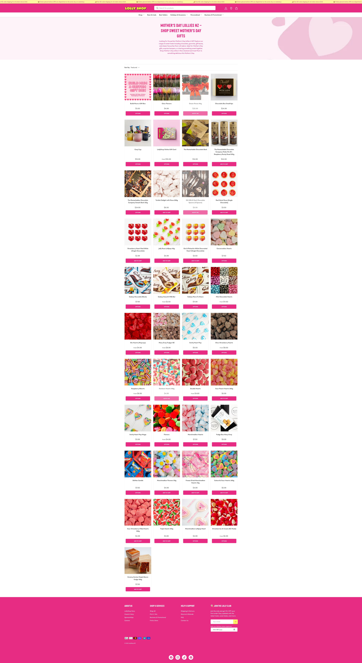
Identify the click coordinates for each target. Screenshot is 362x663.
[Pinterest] (191, 657)
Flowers (166, 434)
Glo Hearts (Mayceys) (138, 343)
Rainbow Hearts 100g (166, 388)
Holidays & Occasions (178, 15)
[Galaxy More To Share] (195, 280)
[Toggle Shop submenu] (144, 15)
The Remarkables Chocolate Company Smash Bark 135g (138, 201)
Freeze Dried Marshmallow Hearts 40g (195, 481)
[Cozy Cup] (138, 133)
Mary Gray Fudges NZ (166, 343)
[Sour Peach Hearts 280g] (224, 372)
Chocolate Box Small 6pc (224, 103)
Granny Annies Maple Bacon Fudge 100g (137, 578)
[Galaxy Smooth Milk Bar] (166, 280)
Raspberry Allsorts (138, 388)
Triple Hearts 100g (166, 529)
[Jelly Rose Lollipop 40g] (166, 232)
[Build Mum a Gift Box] (138, 87)
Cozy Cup (138, 149)
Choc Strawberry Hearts (224, 343)
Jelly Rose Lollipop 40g (167, 248)
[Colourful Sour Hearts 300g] (224, 464)
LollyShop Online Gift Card (166, 149)
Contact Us (184, 620)
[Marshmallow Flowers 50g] (166, 464)
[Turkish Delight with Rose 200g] (166, 183)
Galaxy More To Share (195, 297)
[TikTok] (184, 657)
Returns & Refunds (187, 614)
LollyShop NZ (132, 643)
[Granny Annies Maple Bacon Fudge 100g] (138, 560)
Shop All (152, 611)
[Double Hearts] (195, 372)
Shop (140, 15)
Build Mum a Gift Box (138, 103)
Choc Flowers (167, 103)
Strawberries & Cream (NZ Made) (224, 529)
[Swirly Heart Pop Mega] (138, 418)
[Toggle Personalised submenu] (201, 15)
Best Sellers (163, 15)
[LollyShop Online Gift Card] (166, 133)
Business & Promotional (213, 15)
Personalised (195, 15)
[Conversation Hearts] (224, 232)
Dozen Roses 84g (195, 103)
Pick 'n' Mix (153, 614)
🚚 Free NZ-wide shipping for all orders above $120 (110, 2)
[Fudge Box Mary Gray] (224, 418)
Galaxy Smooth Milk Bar (166, 297)
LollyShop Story (129, 611)
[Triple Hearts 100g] (166, 512)
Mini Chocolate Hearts (224, 297)
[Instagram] (177, 657)
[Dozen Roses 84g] (195, 87)
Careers (127, 620)
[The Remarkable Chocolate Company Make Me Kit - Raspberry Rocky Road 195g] (224, 133)
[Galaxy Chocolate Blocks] (138, 280)
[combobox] (185, 8)
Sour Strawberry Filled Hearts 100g (138, 530)
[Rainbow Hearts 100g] (166, 372)
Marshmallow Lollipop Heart (195, 529)
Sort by (127, 67)
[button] (236, 8)
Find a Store (154, 620)
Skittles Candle (138, 480)
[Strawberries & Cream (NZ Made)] (224, 512)
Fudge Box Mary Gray (224, 434)
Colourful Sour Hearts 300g (224, 480)
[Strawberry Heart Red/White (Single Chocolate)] (138, 232)
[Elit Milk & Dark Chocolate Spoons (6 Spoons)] (195, 183)
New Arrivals (151, 15)
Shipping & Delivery (187, 611)
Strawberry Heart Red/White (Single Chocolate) (137, 249)
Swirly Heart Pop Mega (138, 434)
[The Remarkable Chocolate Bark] (195, 133)
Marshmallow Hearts (195, 434)
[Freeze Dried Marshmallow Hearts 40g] (195, 464)
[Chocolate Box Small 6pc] (224, 87)
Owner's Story (129, 614)
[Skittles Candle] (138, 464)
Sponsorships (128, 617)
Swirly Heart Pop (195, 343)
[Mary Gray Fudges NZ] (166, 326)
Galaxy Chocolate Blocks (138, 297)
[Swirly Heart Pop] (195, 326)
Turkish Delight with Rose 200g (167, 200)
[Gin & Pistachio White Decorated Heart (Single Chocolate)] (195, 232)
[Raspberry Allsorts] (138, 372)
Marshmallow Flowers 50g (166, 480)
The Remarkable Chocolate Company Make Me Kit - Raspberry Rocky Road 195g (224, 151)
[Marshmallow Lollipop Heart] (195, 512)
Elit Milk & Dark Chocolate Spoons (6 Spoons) (195, 201)
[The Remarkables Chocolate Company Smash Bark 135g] (138, 183)
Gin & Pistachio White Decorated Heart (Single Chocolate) (195, 249)
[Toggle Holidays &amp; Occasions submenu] (187, 15)
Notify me (195, 113)
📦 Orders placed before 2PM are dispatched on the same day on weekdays (61, 2)
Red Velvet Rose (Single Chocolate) (224, 201)
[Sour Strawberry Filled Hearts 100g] (138, 512)
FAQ (182, 617)
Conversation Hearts (224, 248)
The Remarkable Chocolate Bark (195, 149)
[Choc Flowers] (166, 87)
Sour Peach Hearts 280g (224, 388)
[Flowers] (166, 418)
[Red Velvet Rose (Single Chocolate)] (224, 183)
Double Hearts (195, 388)
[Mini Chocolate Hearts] (224, 280)
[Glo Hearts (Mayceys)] (138, 326)
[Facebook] (171, 657)
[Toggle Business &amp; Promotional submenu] (223, 15)
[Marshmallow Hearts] (195, 418)
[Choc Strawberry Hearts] (224, 326)
